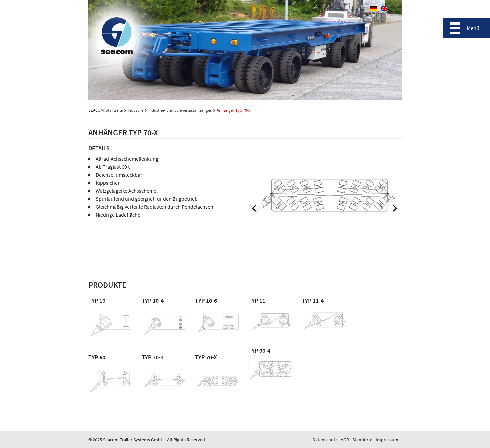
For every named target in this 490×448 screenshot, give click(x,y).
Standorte (362, 440)
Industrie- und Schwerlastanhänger (180, 110)
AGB (345, 440)
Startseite (114, 110)
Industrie (135, 110)
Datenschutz (324, 440)
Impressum (387, 440)
